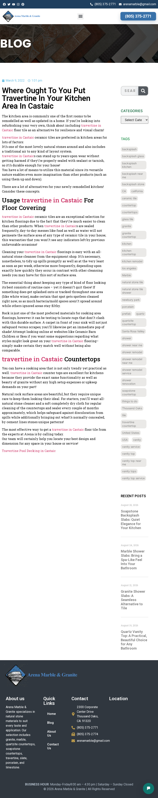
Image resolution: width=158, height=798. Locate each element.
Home (51, 714)
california (137, 191)
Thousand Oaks (132, 408)
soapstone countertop (129, 392)
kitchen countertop (129, 252)
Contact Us (53, 746)
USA (125, 439)
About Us (51, 733)
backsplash (129, 149)
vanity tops (129, 471)
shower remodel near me (132, 360)
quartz (140, 313)
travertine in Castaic (18, 137)
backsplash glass (133, 156)
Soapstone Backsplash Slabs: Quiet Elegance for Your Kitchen (131, 519)
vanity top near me (131, 462)
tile (124, 415)
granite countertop (129, 235)
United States (130, 432)
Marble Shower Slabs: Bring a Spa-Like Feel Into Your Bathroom (133, 559)
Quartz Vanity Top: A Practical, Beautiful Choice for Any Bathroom (134, 640)
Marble (126, 275)
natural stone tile (132, 282)
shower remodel (132, 352)
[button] (80, 16)
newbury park (131, 299)
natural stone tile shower (132, 290)
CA (124, 191)
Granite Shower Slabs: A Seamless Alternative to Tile (133, 599)
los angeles (129, 268)
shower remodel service (132, 371)
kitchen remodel (132, 261)
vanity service (131, 446)
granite (126, 226)
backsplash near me (132, 175)
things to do (129, 401)
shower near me (132, 345)
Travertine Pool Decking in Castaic (29, 451)
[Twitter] (9, 4)
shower (126, 338)
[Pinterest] (22, 4)
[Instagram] (18, 4)
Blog (50, 723)
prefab (126, 313)
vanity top (128, 453)
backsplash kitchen (129, 165)
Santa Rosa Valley (133, 331)
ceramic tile (129, 198)
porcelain (128, 306)
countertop (129, 205)
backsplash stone (133, 184)
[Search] (143, 90)
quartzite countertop (129, 322)
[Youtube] (13, 4)
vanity (137, 439)
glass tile (127, 219)
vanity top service (133, 478)
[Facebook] (4, 4)
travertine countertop (129, 423)
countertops (129, 212)
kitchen (126, 243)
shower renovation (128, 382)
